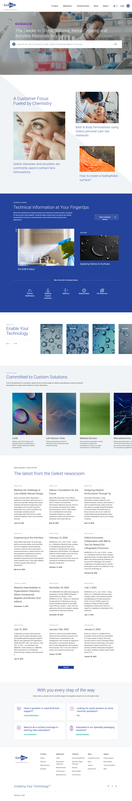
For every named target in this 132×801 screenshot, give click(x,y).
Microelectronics (61, 775)
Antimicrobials (84, 293)
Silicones (66, 293)
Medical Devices (61, 767)
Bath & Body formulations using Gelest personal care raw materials (97, 131)
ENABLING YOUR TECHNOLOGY (23, 23)
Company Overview (94, 758)
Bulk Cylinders (108, 761)
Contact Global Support (31, 715)
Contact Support (109, 758)
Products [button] (55, 6)
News (89, 761)
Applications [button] (67, 6)
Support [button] (106, 6)
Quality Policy (92, 769)
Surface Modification (29, 295)
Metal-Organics (45, 765)
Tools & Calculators (30, 734)
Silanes (42, 758)
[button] (8, 344)
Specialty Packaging (82, 734)
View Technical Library (104, 218)
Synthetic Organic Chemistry (48, 296)
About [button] (96, 6)
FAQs (78, 715)
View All (65, 667)
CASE (58, 758)
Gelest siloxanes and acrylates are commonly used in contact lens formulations (36, 168)
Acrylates (43, 769)
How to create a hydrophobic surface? (99, 178)
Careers (90, 765)
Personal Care (102, 293)
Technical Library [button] (83, 6)
